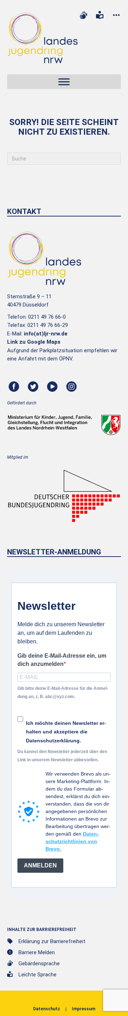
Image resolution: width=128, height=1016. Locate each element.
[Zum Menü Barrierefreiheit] (116, 15)
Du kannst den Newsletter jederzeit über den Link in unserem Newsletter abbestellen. (62, 755)
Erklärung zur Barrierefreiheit (51, 941)
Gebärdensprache (39, 963)
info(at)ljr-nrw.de (46, 333)
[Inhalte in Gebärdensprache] (83, 15)
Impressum (83, 1008)
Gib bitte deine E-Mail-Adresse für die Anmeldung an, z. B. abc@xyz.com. (62, 692)
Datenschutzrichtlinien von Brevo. (72, 841)
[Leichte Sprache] (100, 15)
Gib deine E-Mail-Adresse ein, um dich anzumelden (61, 660)
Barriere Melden (36, 952)
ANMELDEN (40, 865)
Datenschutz (46, 1008)
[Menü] (64, 82)
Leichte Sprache (37, 974)
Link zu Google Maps (33, 342)
